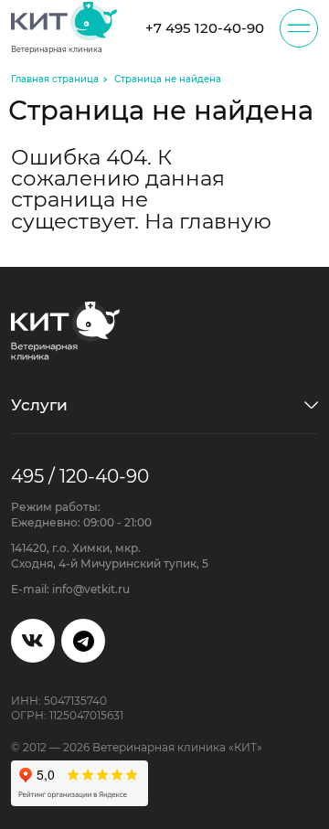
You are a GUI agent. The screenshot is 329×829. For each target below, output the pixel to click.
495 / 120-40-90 (80, 475)
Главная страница (55, 79)
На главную (207, 221)
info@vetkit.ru (91, 589)
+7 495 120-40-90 (204, 28)
